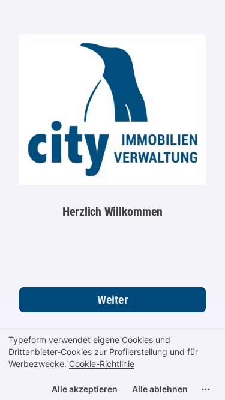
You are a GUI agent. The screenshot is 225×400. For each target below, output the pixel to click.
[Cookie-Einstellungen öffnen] (206, 389)
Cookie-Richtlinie (101, 364)
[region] (112, 363)
